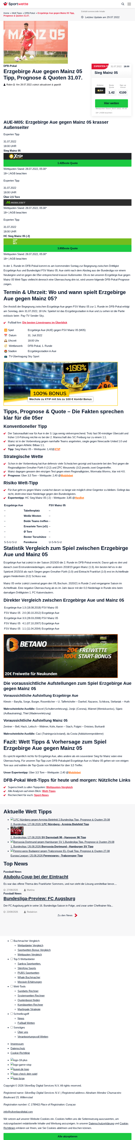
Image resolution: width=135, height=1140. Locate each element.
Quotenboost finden (29, 1000)
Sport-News (41, 795)
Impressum (17, 1043)
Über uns (23, 1032)
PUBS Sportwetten (28, 972)
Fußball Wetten (26, 1022)
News (21, 1018)
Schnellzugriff (21, 1013)
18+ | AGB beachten (104, 113)
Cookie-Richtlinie (20, 1052)
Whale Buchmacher (29, 977)
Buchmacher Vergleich (27, 940)
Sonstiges (19, 1027)
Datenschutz (18, 1048)
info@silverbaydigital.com (18, 1111)
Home (6, 13)
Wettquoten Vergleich (30, 954)
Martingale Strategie (29, 1009)
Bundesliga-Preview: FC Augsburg (39, 898)
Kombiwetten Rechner (30, 1004)
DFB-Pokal (30, 13)
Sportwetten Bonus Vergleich (34, 949)
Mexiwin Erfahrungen (30, 981)
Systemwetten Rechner (31, 995)
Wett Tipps (17, 13)
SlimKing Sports (27, 968)
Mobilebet (67, 475)
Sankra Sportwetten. (29, 963)
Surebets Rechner (28, 990)
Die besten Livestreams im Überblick (44, 322)
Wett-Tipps (49, 791)
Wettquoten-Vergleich (59, 787)
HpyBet (79, 497)
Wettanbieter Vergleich (30, 945)
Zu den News (65, 915)
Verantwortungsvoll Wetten (33, 1036)
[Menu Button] (129, 4)
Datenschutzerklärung (101, 1123)
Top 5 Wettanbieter (24, 959)
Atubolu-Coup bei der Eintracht (36, 876)
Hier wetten (111, 103)
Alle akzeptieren (67, 1136)
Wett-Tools (20, 986)
